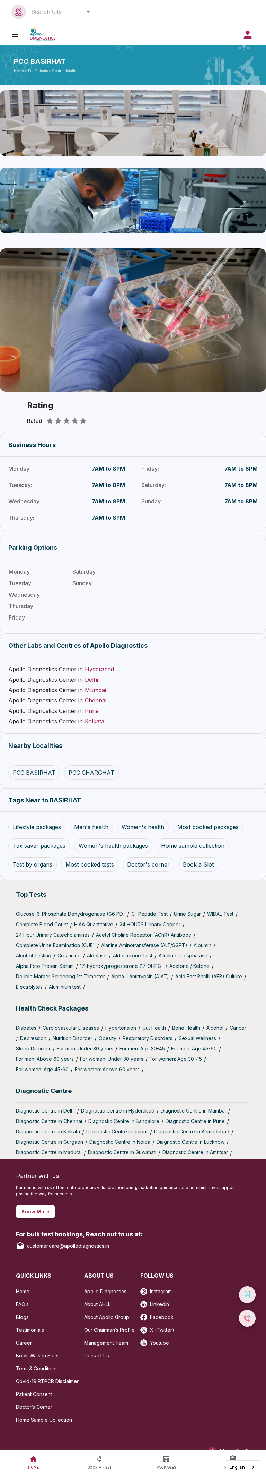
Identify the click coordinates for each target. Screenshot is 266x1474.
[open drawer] (15, 34)
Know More (35, 1212)
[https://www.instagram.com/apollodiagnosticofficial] (145, 1289)
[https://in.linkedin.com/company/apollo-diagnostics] (145, 1302)
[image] (42, 34)
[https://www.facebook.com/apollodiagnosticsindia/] (145, 1315)
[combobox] (58, 11)
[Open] (88, 12)
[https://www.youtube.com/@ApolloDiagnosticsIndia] (145, 1340)
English (237, 1467)
